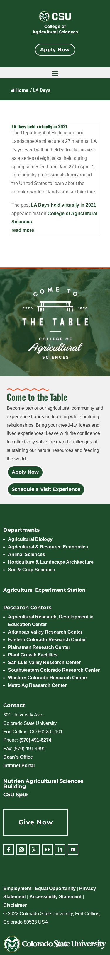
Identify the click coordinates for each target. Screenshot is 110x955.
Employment (17, 888)
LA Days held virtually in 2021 (39, 126)
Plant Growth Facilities (32, 654)
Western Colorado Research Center (47, 677)
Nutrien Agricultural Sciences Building (43, 784)
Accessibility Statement (55, 896)
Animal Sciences (26, 554)
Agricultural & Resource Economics (48, 546)
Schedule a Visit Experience (46, 489)
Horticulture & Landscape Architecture (51, 562)
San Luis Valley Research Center (44, 662)
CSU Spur (15, 794)
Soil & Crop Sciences (31, 569)
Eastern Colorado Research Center (47, 639)
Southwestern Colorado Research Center (54, 670)
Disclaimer (15, 905)
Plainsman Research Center (39, 647)
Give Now (35, 822)
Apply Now (55, 49)
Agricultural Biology (30, 539)
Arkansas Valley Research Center (45, 632)
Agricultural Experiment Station (44, 590)
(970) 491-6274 (35, 740)
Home (22, 90)
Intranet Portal (19, 765)
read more (22, 230)
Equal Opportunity (55, 888)
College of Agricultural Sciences (55, 29)
